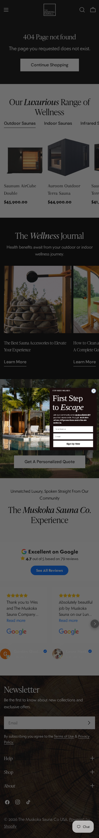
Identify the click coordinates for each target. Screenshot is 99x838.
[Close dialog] (93, 391)
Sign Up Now (73, 443)
